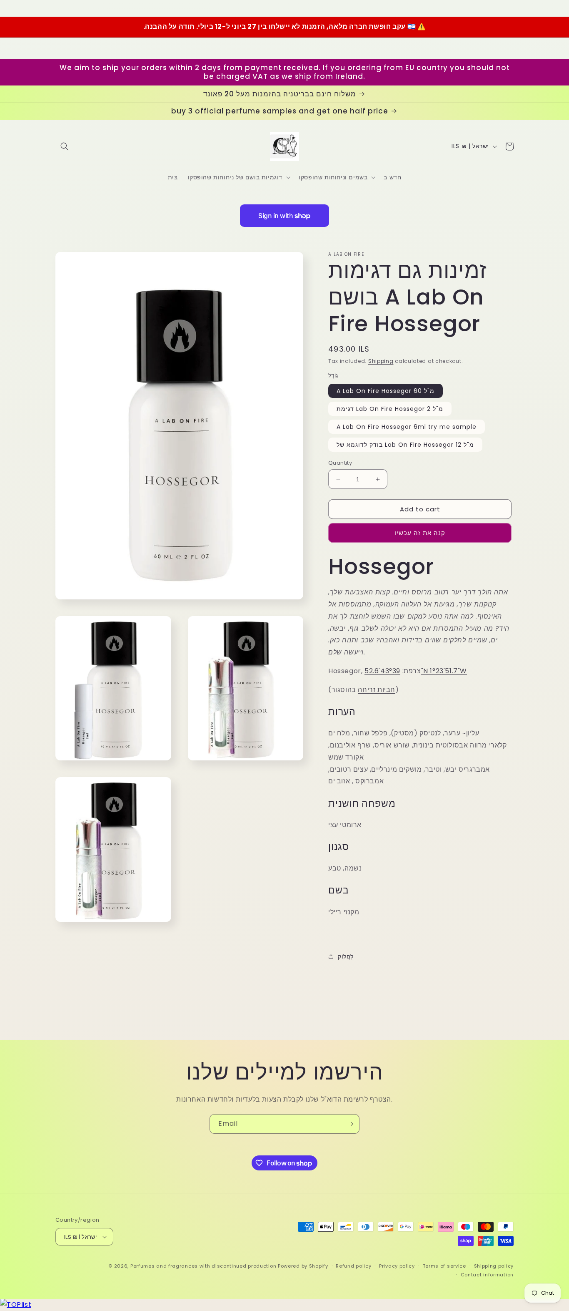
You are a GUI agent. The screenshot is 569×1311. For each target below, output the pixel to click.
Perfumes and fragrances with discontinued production (203, 1266)
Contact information (487, 1274)
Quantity (340, 463)
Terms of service (444, 1266)
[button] (64, 146)
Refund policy (353, 1266)
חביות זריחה (376, 690)
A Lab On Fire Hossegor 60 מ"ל (385, 391)
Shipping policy (494, 1266)
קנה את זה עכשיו (419, 532)
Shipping (381, 361)
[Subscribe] (350, 1124)
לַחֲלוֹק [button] (346, 956)
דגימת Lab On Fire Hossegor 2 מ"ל (390, 409)
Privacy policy (397, 1266)
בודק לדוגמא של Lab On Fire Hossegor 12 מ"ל (405, 444)
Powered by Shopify (303, 1266)
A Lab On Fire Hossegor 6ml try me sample (407, 427)
